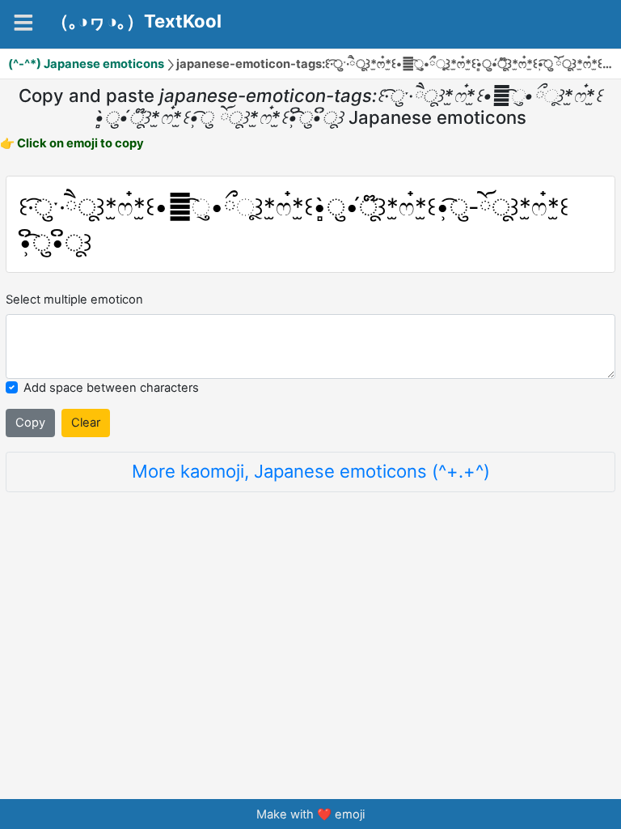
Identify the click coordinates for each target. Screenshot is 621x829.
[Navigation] (23, 22)
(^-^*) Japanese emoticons (86, 64)
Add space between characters (111, 387)
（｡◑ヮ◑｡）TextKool (136, 22)
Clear (85, 422)
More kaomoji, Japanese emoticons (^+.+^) (311, 471)
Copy (30, 422)
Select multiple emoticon (74, 299)
